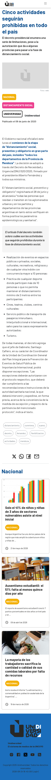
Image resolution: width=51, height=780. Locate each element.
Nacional (9, 97)
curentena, (29, 425)
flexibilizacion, (37, 433)
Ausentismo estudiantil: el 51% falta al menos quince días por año (24, 589)
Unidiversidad (12, 113)
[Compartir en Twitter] (14, 456)
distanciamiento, (12, 425)
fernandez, (21, 433)
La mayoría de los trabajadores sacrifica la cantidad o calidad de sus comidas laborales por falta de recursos (25, 667)
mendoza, (24, 441)
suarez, (42, 425)
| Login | (35, 771)
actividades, (10, 441)
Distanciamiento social (18, 105)
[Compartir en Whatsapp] (21, 456)
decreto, (8, 433)
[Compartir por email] (36, 456)
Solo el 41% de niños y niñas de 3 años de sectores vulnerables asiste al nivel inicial (24, 513)
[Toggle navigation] (45, 3)
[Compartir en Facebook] (29, 456)
